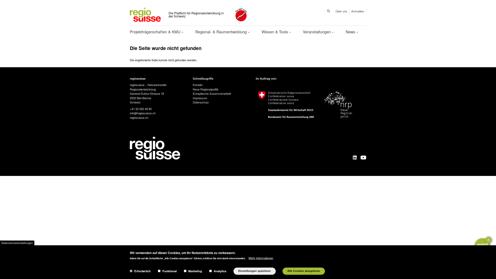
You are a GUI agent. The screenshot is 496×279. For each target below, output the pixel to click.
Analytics (220, 271)
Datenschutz (201, 102)
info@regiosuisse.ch (143, 113)
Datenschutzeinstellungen (17, 243)
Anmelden (357, 11)
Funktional (169, 271)
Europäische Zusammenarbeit (212, 93)
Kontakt (197, 85)
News (351, 31)
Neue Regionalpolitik (206, 89)
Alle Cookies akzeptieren (303, 271)
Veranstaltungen (317, 31)
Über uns (341, 11)
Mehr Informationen (261, 258)
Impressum (200, 98)
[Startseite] (145, 14)
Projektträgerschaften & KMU (156, 31)
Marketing (195, 271)
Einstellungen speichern (254, 271)
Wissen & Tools (275, 31)
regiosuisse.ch (139, 117)
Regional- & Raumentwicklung (221, 31)
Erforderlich (142, 271)
